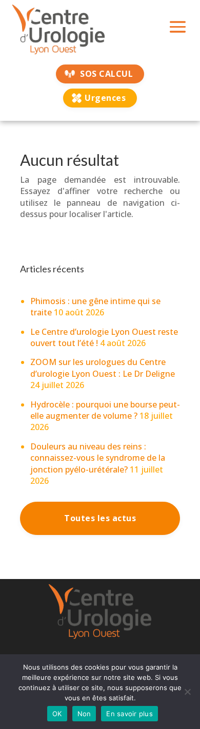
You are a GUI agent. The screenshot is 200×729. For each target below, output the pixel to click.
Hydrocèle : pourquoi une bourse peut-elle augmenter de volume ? (105, 410)
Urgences (105, 97)
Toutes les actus (100, 518)
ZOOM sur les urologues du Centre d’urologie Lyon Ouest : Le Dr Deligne (102, 367)
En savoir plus (129, 714)
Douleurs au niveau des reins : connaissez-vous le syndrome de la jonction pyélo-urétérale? (97, 458)
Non (84, 714)
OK (57, 714)
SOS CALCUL (106, 73)
